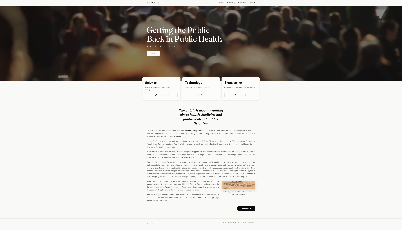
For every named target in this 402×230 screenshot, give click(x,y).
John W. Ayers (153, 3)
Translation (242, 3)
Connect (153, 53)
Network (252, 3)
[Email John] (148, 223)
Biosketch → (246, 208)
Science (221, 3)
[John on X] (153, 223)
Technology (231, 3)
